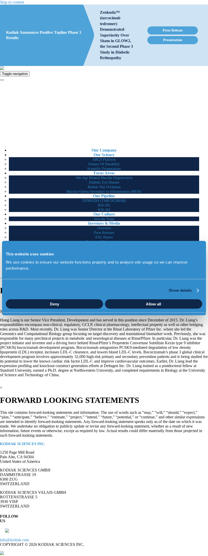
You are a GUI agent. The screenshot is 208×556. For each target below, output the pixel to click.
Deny (54, 304)
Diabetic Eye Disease (104, 182)
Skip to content (12, 2)
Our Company (104, 150)
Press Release (173, 30)
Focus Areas (104, 173)
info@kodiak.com (14, 540)
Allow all (153, 304)
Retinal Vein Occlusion (104, 187)
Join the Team (104, 219)
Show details (180, 290)
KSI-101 (104, 210)
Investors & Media (104, 223)
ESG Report (104, 237)
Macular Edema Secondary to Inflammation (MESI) (104, 191)
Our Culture (104, 214)
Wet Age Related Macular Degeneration (104, 178)
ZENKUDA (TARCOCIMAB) (104, 201)
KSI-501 (104, 205)
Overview (104, 228)
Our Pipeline (104, 196)
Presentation (172, 40)
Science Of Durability (104, 164)
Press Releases (104, 233)
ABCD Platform (104, 159)
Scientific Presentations (104, 169)
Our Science (104, 155)
